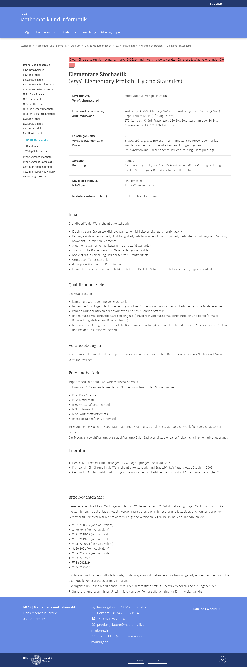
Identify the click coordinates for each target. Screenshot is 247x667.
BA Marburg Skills (33, 128)
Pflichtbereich (33, 146)
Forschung (89, 32)
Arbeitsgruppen (111, 32)
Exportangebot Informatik (37, 157)
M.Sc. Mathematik (33, 104)
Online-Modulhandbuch (98, 46)
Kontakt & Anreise (207, 609)
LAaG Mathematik (33, 123)
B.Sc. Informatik (32, 75)
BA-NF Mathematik (126, 46)
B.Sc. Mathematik (33, 80)
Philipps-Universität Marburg (37, 660)
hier (71, 65)
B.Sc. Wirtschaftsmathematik (39, 89)
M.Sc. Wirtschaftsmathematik (39, 114)
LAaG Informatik (32, 119)
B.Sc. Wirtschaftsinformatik (38, 84)
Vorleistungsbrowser (34, 176)
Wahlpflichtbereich (152, 46)
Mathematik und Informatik (51, 46)
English (216, 4)
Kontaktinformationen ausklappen (222, 659)
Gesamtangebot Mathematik (39, 171)
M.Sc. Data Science (33, 94)
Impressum (136, 660)
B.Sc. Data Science (33, 70)
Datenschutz (157, 660)
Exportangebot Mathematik (38, 162)
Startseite (25, 46)
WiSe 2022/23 (81, 558)
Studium (67, 32)
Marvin (123, 581)
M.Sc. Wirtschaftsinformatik (38, 109)
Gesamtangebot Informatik (38, 167)
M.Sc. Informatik (32, 99)
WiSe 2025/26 (81, 567)
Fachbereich (44, 32)
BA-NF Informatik (32, 133)
